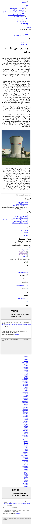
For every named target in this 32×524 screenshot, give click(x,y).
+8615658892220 (23, 202)
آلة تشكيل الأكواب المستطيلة (16, 15)
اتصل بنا (25, 24)
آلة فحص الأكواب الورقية (17, 16)
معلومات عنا (24, 23)
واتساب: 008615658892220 (20, 205)
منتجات (26, 6)
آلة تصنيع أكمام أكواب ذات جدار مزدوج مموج (15, 219)
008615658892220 (23, 298)
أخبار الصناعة (20, 20)
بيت (27, 5)
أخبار (26, 18)
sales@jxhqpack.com (22, 204)
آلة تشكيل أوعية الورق (18, 10)
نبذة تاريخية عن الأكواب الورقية (19, 35)
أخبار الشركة (20, 21)
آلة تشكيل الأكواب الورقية (17, 8)
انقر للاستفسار (27, 246)
